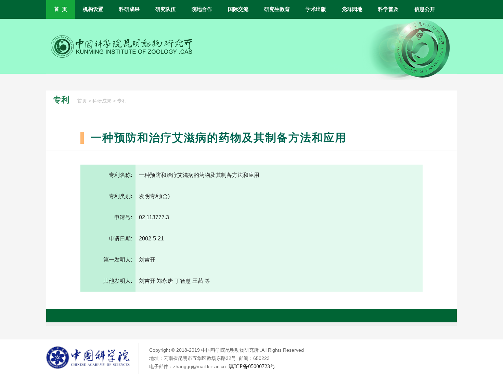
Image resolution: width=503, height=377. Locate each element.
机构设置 (93, 9)
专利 (122, 100)
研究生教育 (277, 9)
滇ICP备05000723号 (252, 366)
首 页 (60, 9)
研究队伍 (165, 9)
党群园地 (352, 9)
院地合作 (202, 9)
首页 (82, 100)
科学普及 (388, 9)
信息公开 (424, 9)
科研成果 (129, 9)
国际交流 (238, 9)
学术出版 (316, 9)
